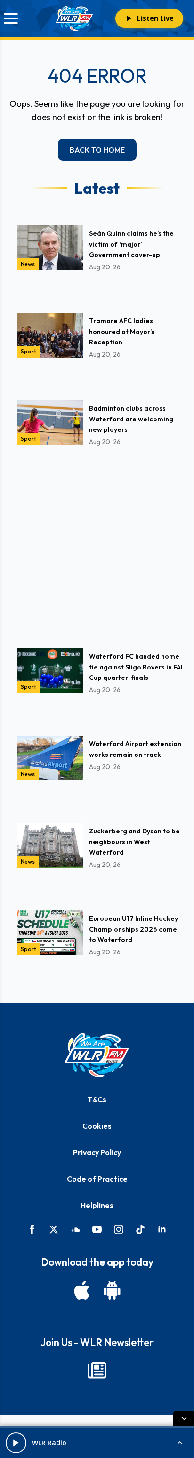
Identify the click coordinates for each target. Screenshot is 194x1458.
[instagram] (118, 1229)
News (28, 263)
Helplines (97, 1205)
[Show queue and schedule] (179, 1442)
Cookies (97, 1126)
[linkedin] (162, 1229)
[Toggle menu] (11, 18)
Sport (28, 351)
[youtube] (97, 1229)
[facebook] (32, 1229)
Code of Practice (97, 1179)
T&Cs (97, 1099)
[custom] (75, 1229)
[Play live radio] (16, 1442)
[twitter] (54, 1229)
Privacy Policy (97, 1152)
